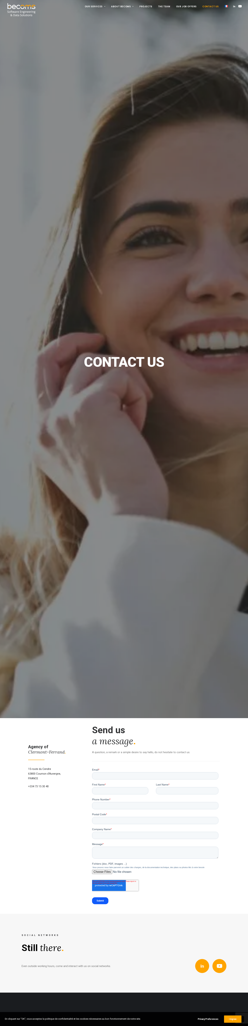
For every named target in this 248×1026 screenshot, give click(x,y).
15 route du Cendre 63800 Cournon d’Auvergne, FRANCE (44, 773)
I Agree (233, 1019)
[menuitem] (95, 6)
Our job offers (186, 6)
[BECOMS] (21, 6)
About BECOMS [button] (121, 6)
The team (164, 6)
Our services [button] (94, 6)
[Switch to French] (225, 6)
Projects (145, 6)
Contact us (210, 6)
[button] (235, 6)
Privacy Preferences (208, 1019)
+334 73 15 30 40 (38, 786)
